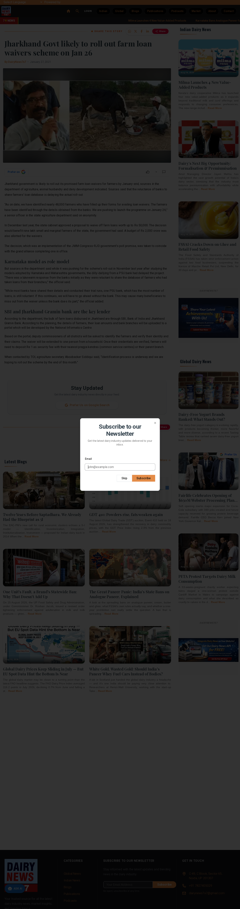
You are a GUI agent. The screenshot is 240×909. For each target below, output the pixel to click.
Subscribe (143, 478)
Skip (125, 478)
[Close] (155, 423)
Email (88, 458)
